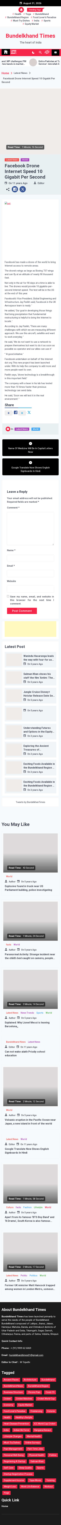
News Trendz (27, 1013)
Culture (9, 1207)
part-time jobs (35, 1449)
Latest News (12, 160)
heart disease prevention (16, 1423)
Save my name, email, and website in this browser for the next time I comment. (32, 600)
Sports (39, 1013)
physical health (36, 1455)
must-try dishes (21, 20)
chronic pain (34, 1392)
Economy (8, 1405)
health (18, 14)
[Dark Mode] (33, 52)
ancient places (11, 1379)
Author (12, 881)
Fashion (27, 1207)
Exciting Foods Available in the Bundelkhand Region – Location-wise (39, 767)
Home (5, 1506)
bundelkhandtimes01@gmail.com (26, 1355)
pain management (13, 1449)
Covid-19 (50, 1392)
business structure (13, 1392)
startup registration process (18, 1474)
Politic (24, 1275)
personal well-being (14, 1455)
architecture (30, 1379)
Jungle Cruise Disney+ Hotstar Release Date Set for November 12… (38, 695)
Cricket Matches (24, 1398)
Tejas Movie (35, 1480)
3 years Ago (37, 736)
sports (47, 20)
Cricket (7, 1398)
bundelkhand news (13, 1386)
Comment (13, 507)
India (36, 20)
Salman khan (37, 1461)
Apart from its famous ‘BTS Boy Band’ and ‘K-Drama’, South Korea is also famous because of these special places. (29, 1221)
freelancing (36, 1411)
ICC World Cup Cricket (44, 1423)
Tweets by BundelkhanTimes (30, 802)
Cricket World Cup (46, 1398)
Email (11, 565)
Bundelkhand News (16, 1042)
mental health (34, 1436)
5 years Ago (37, 664)
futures (51, 1411)
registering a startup (14, 1461)
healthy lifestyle (24, 1417)
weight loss (10, 1486)
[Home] (6, 52)
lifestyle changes (13, 1436)
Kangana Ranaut (42, 1430)
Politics (33, 1275)
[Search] (40, 52)
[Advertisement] (30, 629)
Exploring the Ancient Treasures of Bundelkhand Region (36, 749)
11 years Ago (20, 183)
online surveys (32, 1442)
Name (11, 550)
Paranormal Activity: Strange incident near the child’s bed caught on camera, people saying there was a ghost (30, 958)
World (25, 160)
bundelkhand (42, 14)
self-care (8, 1468)
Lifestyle (38, 1207)
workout (48, 1486)
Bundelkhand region (18, 17)
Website (11, 581)
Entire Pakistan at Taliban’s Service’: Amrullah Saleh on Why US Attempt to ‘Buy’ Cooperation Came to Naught (45, 62)
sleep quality (25, 1468)
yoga (28, 14)
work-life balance (30, 1486)
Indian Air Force (21, 1430)
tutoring (50, 1480)
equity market (32, 24)
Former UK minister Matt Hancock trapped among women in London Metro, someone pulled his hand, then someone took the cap (30, 1289)
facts (8, 944)
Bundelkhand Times (30, 36)
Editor (41, 183)
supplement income (14, 1480)
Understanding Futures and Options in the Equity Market (37, 731)
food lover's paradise (44, 17)
